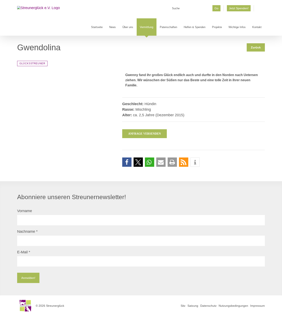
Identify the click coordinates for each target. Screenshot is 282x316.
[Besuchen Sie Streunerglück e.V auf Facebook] (259, 9)
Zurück (256, 47)
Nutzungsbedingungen (233, 305)
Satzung (192, 305)
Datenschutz (208, 305)
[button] (127, 162)
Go (216, 8)
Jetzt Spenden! (239, 8)
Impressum (257, 305)
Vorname (24, 211)
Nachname (27, 231)
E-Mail (23, 252)
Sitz (183, 305)
